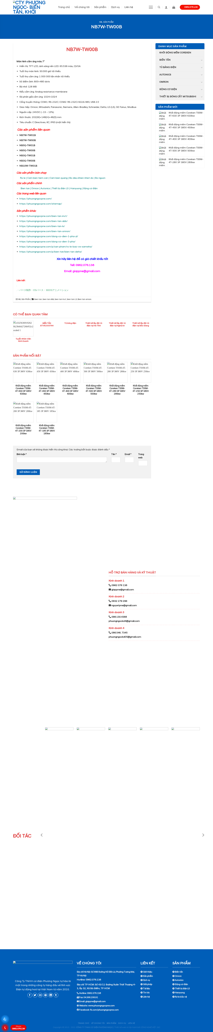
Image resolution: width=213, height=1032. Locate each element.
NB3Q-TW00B (27, 160)
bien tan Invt (60, 299)
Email (128, 454)
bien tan (38, 299)
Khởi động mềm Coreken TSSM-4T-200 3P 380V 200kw (23, 429)
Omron (164, 81)
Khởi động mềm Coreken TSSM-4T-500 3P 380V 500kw (94, 390)
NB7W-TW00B (27, 140)
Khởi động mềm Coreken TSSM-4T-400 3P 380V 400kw (70, 390)
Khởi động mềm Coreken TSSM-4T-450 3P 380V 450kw (47, 390)
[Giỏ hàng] (173, 7)
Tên (114, 454)
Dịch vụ (115, 7)
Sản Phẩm (108, 22)
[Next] (203, 835)
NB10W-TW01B (28, 165)
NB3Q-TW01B (27, 155)
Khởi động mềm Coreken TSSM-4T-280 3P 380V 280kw (117, 390)
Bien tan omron (84, 299)
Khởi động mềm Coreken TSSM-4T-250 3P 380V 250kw (141, 390)
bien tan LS (72, 299)
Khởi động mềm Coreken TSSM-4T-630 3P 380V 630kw (23, 390)
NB (100, 22)
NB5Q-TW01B (27, 145)
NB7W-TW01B (27, 135)
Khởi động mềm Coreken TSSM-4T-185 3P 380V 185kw (47, 429)
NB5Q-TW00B (27, 150)
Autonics (165, 74)
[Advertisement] (106, 1011)
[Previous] (41, 835)
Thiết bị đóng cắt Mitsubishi (177, 96)
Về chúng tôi (82, 7)
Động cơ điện (168, 89)
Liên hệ (128, 7)
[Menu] (150, 7)
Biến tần (165, 59)
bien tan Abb (48, 299)
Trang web (141, 456)
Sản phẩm (100, 7)
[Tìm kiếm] (159, 7)
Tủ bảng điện (167, 67)
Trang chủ (64, 7)
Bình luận (22, 454)
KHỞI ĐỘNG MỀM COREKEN (175, 52)
